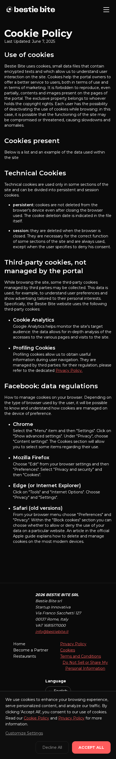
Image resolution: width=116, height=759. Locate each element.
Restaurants (24, 656)
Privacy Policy (73, 644)
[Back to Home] (30, 10)
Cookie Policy (36, 718)
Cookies (67, 650)
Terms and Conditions (80, 656)
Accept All (91, 747)
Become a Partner (30, 650)
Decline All (52, 747)
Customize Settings (24, 733)
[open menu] (106, 9)
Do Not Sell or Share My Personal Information (85, 665)
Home (19, 644)
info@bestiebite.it (52, 631)
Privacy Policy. (69, 370)
